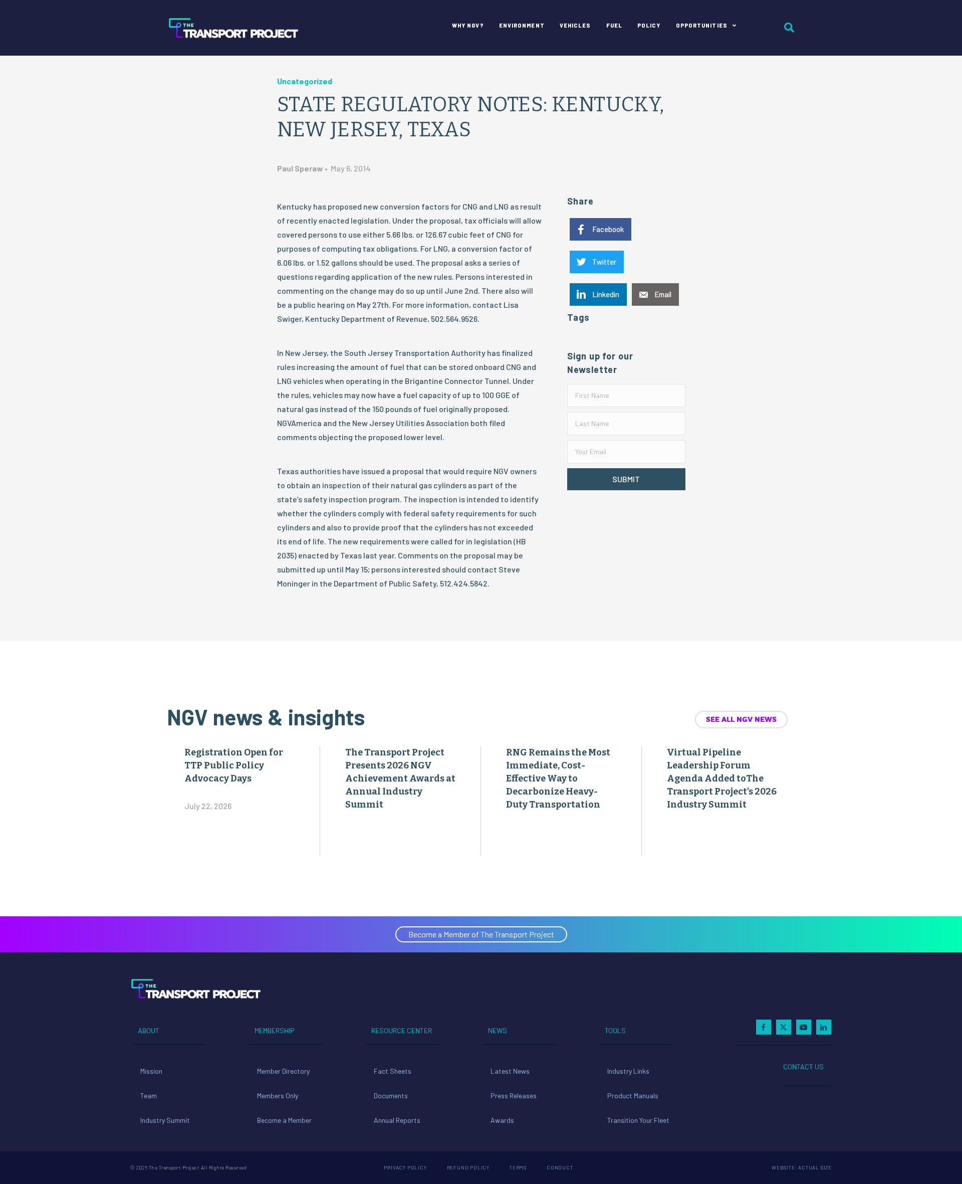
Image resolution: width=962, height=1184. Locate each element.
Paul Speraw (300, 168)
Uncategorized (304, 81)
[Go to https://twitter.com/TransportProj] (783, 1027)
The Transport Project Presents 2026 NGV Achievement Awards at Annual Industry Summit (400, 778)
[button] (626, 479)
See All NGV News (741, 719)
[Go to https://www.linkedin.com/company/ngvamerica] (823, 1027)
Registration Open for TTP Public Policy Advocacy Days (233, 765)
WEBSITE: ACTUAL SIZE (802, 1167)
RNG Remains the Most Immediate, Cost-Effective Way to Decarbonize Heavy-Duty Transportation (558, 778)
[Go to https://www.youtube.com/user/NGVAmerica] (803, 1027)
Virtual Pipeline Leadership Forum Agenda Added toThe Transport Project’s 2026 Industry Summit (722, 778)
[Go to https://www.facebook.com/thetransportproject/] (763, 1027)
